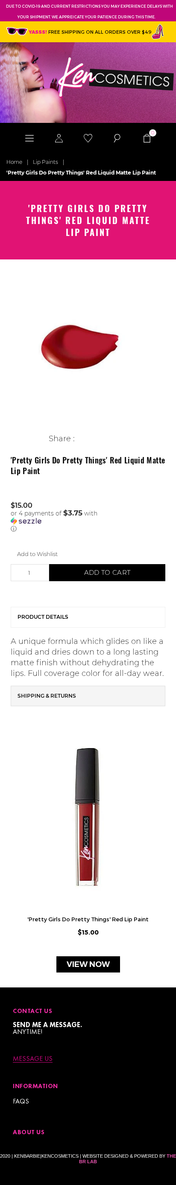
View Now (88, 964)
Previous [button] (12, 858)
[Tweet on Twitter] (94, 439)
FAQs (21, 1101)
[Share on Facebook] (81, 439)
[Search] (117, 137)
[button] (88, 521)
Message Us (33, 1059)
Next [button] (163, 858)
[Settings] (58, 137)
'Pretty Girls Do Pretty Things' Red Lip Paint (88, 919)
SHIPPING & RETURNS (47, 696)
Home (14, 162)
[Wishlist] (88, 137)
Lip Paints (45, 162)
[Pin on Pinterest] (107, 439)
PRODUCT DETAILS (43, 617)
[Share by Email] (121, 439)
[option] (88, 347)
